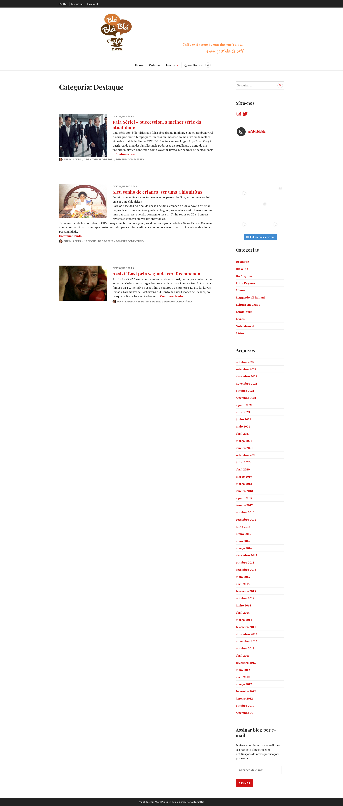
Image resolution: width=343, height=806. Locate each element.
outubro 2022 (245, 362)
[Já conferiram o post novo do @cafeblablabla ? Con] (260, 178)
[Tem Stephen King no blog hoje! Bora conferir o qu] (244, 162)
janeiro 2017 (244, 505)
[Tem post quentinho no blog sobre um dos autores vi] (260, 147)
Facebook (93, 4)
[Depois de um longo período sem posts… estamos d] (275, 178)
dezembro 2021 (246, 376)
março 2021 (244, 441)
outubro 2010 (245, 706)
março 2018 (244, 484)
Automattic (197, 801)
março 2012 (244, 684)
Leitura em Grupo (248, 305)
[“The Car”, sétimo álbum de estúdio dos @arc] (275, 147)
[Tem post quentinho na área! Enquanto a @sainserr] (275, 162)
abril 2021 (243, 434)
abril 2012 (243, 677)
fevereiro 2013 (246, 663)
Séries (130, 116)
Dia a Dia (131, 186)
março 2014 (244, 620)
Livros (170, 65)
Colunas (154, 65)
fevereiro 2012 (246, 691)
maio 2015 (243, 577)
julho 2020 (243, 462)
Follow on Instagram (262, 237)
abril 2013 (243, 655)
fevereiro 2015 (246, 591)
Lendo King (244, 312)
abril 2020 (243, 469)
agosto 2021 (244, 405)
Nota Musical (245, 326)
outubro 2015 (245, 562)
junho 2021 (243, 419)
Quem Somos (193, 65)
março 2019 (244, 477)
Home (139, 65)
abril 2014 (243, 613)
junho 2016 (243, 534)
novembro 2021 (246, 383)
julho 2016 (243, 527)
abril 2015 (243, 584)
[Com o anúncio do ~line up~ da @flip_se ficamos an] (244, 224)
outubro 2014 (245, 598)
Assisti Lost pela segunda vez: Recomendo (156, 273)
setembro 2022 (246, 369)
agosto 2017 (244, 498)
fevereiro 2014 (246, 627)
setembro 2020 (246, 455)
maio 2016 (243, 541)
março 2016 (244, 548)
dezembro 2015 (246, 555)
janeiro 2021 (244, 448)
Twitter (63, 4)
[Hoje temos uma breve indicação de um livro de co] (244, 178)
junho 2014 (243, 605)
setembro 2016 (246, 519)
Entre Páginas (245, 283)
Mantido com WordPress (153, 801)
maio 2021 (243, 426)
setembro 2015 (246, 570)
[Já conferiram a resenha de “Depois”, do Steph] (275, 209)
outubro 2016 (245, 512)
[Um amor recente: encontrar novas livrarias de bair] (275, 193)
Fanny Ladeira (72, 159)
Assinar (244, 783)
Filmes (240, 290)
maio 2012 (243, 670)
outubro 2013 (245, 648)
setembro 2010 (246, 713)
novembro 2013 (246, 641)
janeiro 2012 (244, 698)
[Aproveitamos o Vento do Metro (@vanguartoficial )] (244, 193)
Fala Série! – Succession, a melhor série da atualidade (157, 124)
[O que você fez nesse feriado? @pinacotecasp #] (275, 224)
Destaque (119, 116)
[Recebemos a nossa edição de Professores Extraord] (244, 209)
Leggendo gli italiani (250, 297)
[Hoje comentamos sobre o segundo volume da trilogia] (244, 147)
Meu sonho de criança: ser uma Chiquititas (157, 192)
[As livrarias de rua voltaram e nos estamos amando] (260, 209)
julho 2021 (243, 412)
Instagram (77, 4)
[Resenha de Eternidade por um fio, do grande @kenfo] (260, 162)
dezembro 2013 (246, 634)
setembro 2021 (246, 398)
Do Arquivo (244, 276)
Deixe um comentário (130, 159)
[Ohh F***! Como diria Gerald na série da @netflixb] (260, 193)
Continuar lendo (127, 154)
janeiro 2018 (244, 491)
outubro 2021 (245, 391)
